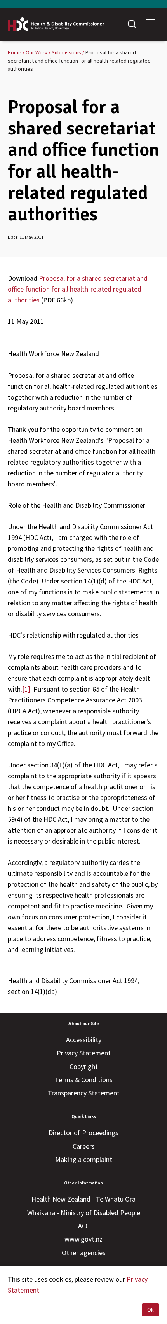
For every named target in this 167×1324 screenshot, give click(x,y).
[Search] (132, 24)
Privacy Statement (84, 1052)
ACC (83, 1225)
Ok (150, 1309)
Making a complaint (83, 1159)
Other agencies (84, 1252)
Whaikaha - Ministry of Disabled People (83, 1212)
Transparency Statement (84, 1092)
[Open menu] (150, 24)
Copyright (84, 1066)
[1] (26, 689)
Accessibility (83, 1039)
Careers (84, 1146)
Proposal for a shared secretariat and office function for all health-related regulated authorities (78, 289)
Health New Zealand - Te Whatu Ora (83, 1199)
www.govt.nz (83, 1239)
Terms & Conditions (84, 1079)
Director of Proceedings (83, 1132)
